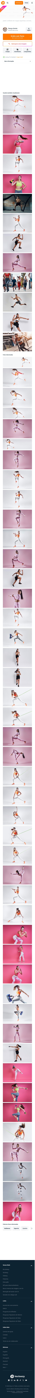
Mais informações (9, 60)
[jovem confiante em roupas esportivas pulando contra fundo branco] (17, 443)
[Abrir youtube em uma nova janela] (25, 1382)
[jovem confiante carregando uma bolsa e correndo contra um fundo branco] (17, 993)
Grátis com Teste (17, 37)
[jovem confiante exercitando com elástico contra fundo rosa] (17, 933)
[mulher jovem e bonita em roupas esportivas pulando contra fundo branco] (17, 479)
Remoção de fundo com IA (11, 1293)
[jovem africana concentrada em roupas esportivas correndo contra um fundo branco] (17, 242)
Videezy (5, 1275)
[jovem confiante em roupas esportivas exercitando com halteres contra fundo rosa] (17, 143)
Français (5, 1366)
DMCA (5, 1310)
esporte (16, 1228)
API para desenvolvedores (10, 1285)
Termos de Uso (10, 1393)
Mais (4, 1369)
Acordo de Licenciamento (10, 1307)
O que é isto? (20, 57)
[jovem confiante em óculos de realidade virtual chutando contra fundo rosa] (17, 1072)
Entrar (26, 3)
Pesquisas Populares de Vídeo (12, 1323)
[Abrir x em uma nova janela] (22, 1382)
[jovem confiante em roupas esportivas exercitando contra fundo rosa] (17, 953)
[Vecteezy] (3, 3)
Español (5, 1356)
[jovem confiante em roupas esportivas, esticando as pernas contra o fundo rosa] (17, 558)
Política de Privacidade (22, 1393)
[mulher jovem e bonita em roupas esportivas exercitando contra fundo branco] (17, 617)
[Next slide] (28, 1228)
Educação (6, 1281)
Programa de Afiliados (9, 1313)
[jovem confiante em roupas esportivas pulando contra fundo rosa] (17, 123)
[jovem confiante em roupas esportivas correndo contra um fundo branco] (17, 361)
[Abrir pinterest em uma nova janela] (17, 1382)
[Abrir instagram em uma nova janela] (11, 1382)
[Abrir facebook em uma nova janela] (8, 1382)
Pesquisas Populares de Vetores (12, 1316)
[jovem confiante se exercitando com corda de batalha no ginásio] (17, 202)
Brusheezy (6, 1269)
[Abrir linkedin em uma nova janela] (14, 1382)
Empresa (5, 1278)
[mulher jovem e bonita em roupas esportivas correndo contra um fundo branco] (17, 104)
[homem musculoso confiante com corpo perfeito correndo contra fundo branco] (17, 301)
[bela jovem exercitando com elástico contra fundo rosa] (17, 1210)
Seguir (29, 30)
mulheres (7, 1228)
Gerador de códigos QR (10, 1296)
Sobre (4, 1339)
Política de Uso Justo (16, 1394)
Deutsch (5, 1363)
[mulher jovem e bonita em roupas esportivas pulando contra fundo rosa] (17, 518)
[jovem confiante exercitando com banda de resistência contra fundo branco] (17, 1131)
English (5, 1353)
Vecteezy (5, 1272)
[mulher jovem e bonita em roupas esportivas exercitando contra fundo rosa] (17, 1151)
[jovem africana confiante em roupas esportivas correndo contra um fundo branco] (17, 657)
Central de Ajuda (8, 1333)
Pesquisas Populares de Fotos (12, 1319)
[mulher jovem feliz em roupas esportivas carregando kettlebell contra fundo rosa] (17, 183)
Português (6, 1359)
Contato (5, 1336)
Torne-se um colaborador (10, 1343)
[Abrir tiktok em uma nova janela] (19, 1382)
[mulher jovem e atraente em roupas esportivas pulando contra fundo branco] (17, 163)
